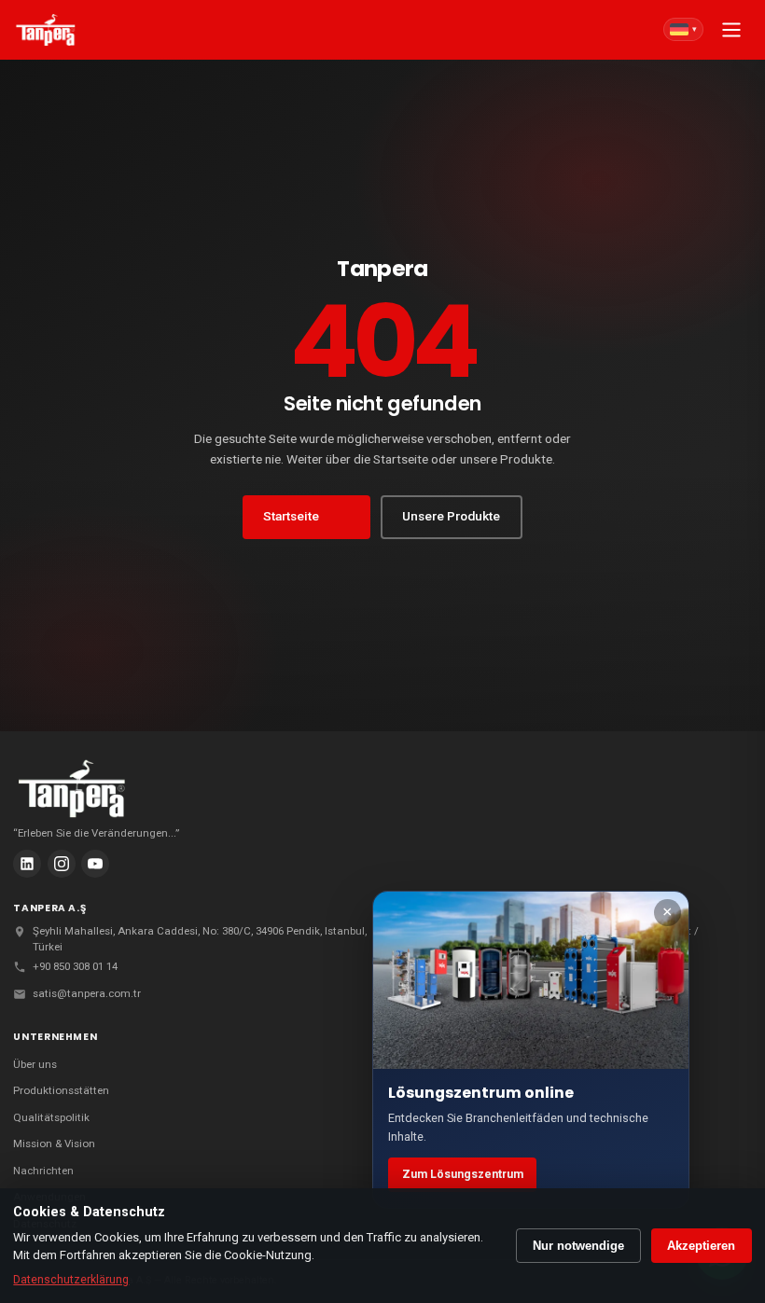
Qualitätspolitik (51, 1117)
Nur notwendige (578, 1246)
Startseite (291, 515)
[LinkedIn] (27, 864)
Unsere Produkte (451, 515)
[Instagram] (62, 864)
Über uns (35, 1064)
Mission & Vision (54, 1143)
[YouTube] (95, 864)
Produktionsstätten (61, 1090)
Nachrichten (43, 1170)
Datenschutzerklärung (71, 1279)
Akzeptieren (701, 1246)
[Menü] (731, 29)
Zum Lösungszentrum (462, 1174)
